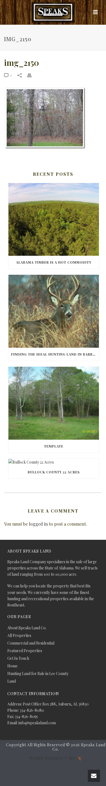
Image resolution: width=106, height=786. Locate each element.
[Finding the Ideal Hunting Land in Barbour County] (53, 311)
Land (11, 681)
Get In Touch (18, 658)
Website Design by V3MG (53, 757)
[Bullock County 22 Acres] (53, 462)
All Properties (19, 635)
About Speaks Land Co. (26, 627)
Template (53, 446)
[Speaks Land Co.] (53, 12)
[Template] (53, 403)
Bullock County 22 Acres (54, 472)
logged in (38, 524)
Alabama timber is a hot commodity (53, 262)
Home (12, 666)
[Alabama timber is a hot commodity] (53, 219)
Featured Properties (24, 650)
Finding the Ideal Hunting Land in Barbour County (55, 354)
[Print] (32, 75)
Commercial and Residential (30, 643)
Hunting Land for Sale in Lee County (37, 673)
